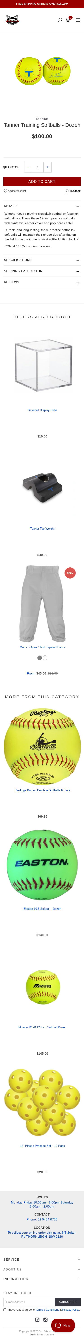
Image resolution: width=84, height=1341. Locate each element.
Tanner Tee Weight (42, 528)
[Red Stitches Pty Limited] (13, 20)
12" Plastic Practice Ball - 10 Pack (42, 1145)
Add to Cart (42, 181)
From (42, 673)
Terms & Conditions (47, 1309)
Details (11, 206)
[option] (42, 71)
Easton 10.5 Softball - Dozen (42, 908)
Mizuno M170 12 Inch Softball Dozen (42, 1027)
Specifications (18, 260)
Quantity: (11, 167)
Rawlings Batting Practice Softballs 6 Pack (42, 790)
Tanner (42, 118)
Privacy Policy (70, 1309)
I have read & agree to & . (44, 1309)
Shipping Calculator (23, 271)
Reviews (11, 282)
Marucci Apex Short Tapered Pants (42, 647)
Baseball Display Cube (42, 410)
